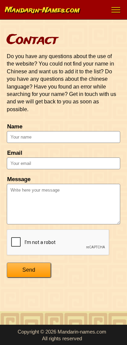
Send (28, 270)
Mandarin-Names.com (42, 10)
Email (14, 153)
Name (14, 126)
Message (18, 179)
